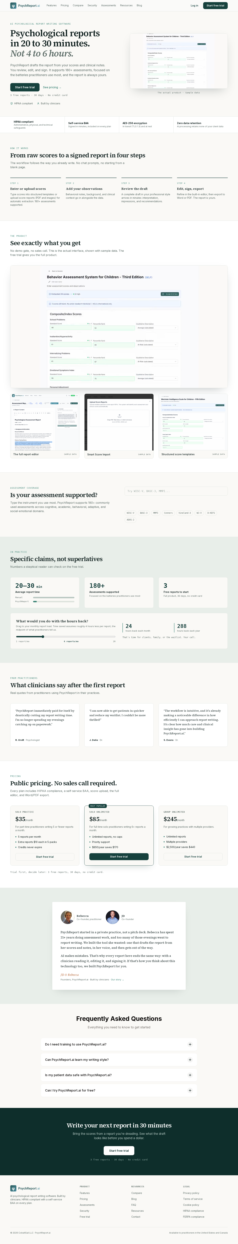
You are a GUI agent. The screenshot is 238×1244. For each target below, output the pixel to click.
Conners (168, 513)
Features (52, 5)
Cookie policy (191, 1204)
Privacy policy (191, 1192)
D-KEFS (211, 513)
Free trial (85, 1216)
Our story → (117, 979)
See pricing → (52, 87)
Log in (194, 5)
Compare (78, 5)
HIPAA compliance (193, 1210)
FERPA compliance (193, 1216)
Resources (126, 5)
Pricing (65, 5)
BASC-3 (143, 513)
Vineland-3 (185, 513)
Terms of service (193, 1198)
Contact (135, 1216)
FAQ (133, 1204)
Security (92, 5)
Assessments (108, 5)
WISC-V (130, 513)
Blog (139, 5)
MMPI (155, 513)
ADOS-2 (130, 520)
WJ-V (199, 513)
